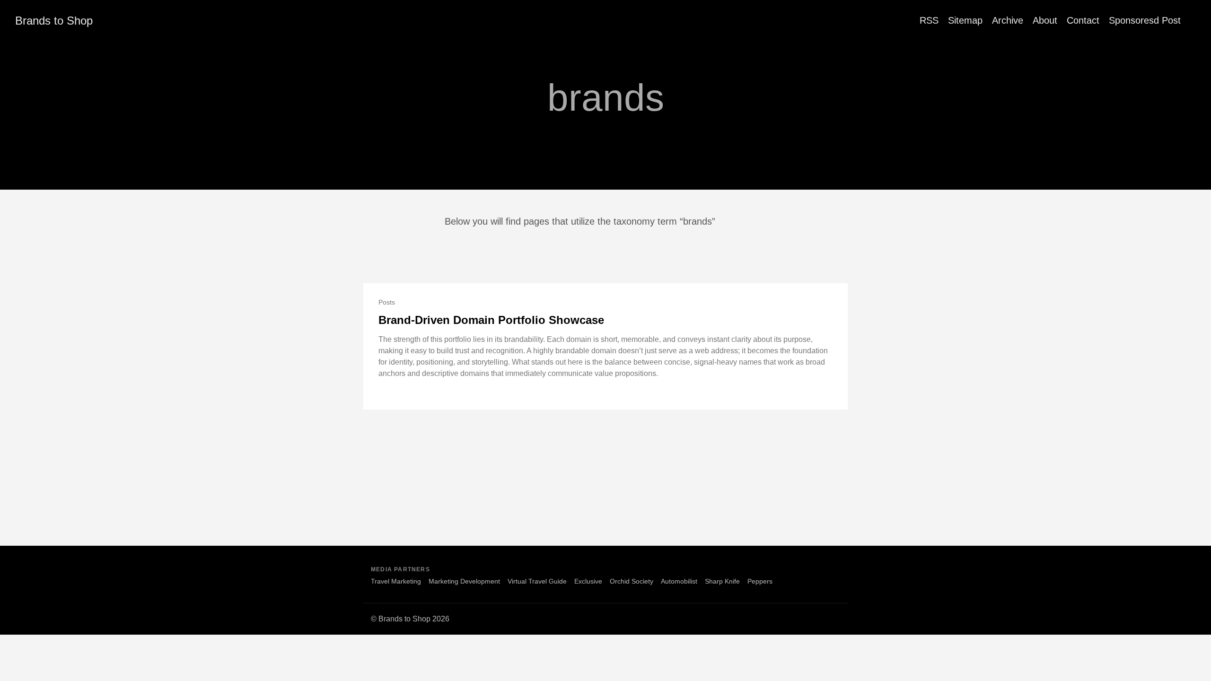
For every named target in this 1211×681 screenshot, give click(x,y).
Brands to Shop (54, 20)
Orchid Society (631, 581)
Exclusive (588, 581)
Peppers (759, 581)
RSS (929, 20)
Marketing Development (464, 581)
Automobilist (679, 581)
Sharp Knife (722, 581)
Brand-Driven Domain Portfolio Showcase (491, 320)
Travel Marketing (396, 581)
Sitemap (965, 20)
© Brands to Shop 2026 (410, 619)
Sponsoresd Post (1145, 20)
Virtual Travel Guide (537, 581)
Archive (1007, 20)
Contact (1083, 20)
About (1045, 20)
